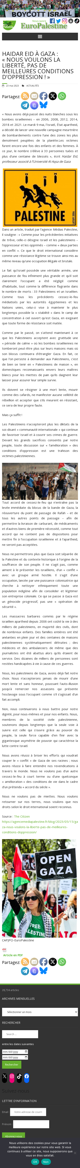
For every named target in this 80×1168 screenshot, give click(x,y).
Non (46, 1161)
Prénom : (7, 1124)
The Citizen (22, 816)
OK (35, 1161)
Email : (6, 1112)
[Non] (75, 1153)
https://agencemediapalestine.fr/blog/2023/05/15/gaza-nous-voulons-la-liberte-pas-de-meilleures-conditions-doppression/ (40, 826)
